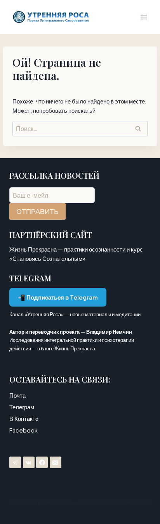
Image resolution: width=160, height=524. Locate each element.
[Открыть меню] (143, 17)
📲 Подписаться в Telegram (58, 297)
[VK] (29, 462)
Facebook (23, 430)
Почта (17, 395)
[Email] (55, 462)
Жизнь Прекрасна (74, 348)
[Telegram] (15, 462)
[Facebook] (42, 462)
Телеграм (21, 406)
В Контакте (23, 418)
